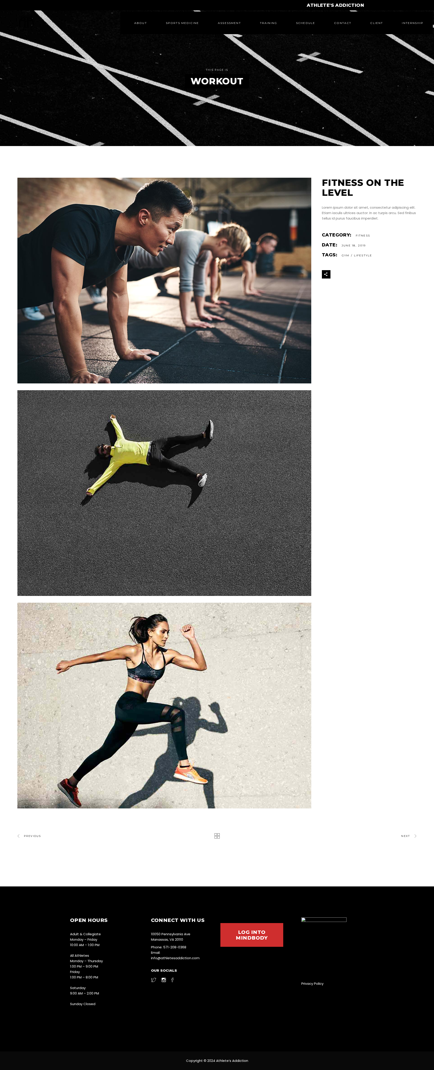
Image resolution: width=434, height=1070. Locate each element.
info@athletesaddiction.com (175, 958)
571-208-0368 (174, 947)
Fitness (363, 235)
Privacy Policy (312, 983)
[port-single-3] (166, 280)
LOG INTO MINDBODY (252, 935)
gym (345, 255)
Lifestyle (363, 255)
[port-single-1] (166, 705)
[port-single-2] (166, 493)
